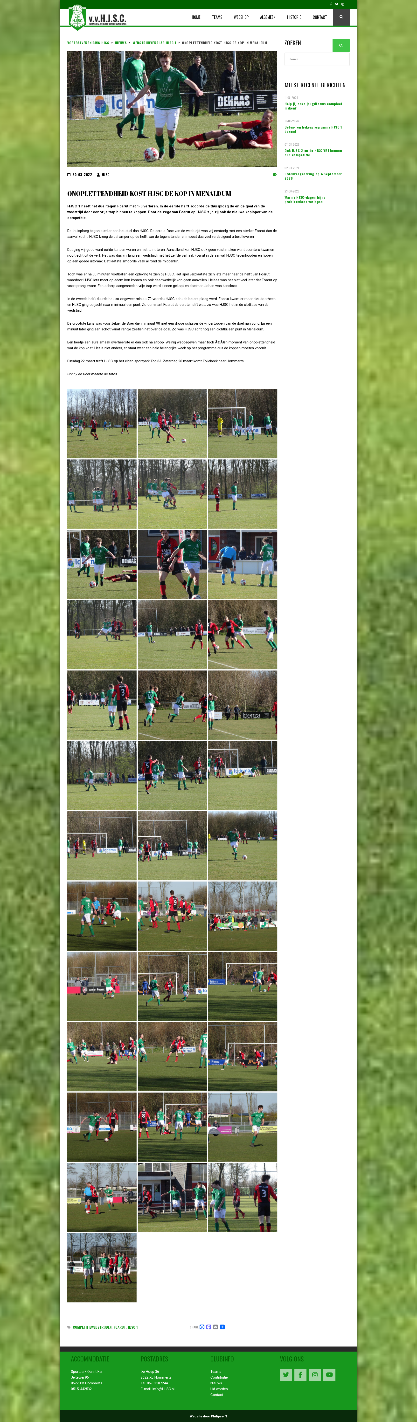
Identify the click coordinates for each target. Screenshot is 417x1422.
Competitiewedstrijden (92, 1327)
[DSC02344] (172, 423)
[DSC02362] (102, 705)
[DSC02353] (172, 564)
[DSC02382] (172, 986)
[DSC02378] (172, 916)
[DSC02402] (102, 1267)
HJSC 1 (133, 1327)
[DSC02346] (102, 494)
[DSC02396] (172, 1197)
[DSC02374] (102, 845)
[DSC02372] (172, 775)
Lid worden (219, 1389)
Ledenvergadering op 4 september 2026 (313, 176)
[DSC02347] (172, 494)
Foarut (120, 1327)
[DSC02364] (172, 705)
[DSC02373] (242, 775)
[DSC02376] (242, 845)
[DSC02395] (102, 1197)
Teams (215, 1371)
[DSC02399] (242, 1197)
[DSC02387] (242, 1056)
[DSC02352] (102, 564)
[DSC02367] (102, 775)
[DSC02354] (242, 564)
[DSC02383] (242, 986)
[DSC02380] (242, 916)
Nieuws (216, 1383)
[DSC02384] (102, 1056)
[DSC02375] (172, 845)
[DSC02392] (242, 1127)
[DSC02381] (102, 986)
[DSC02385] (172, 1056)
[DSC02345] (242, 423)
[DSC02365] (242, 705)
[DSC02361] (242, 634)
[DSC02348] (242, 494)
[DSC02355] (102, 634)
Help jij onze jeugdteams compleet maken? (313, 106)
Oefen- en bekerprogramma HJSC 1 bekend (313, 129)
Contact (216, 1395)
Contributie (219, 1377)
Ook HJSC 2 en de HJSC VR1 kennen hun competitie (313, 152)
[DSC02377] (102, 916)
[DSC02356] (172, 634)
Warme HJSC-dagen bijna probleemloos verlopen (305, 199)
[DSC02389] (172, 1127)
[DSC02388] (102, 1127)
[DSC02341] (102, 423)
